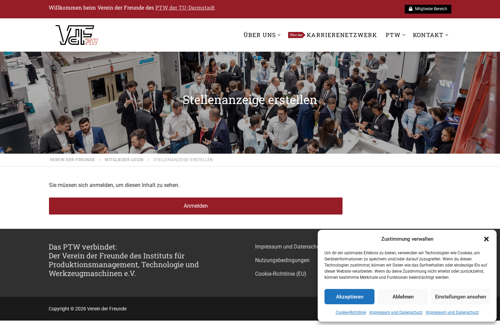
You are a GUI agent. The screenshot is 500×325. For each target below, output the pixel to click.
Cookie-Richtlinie (351, 312)
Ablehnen (403, 297)
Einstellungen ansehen (460, 297)
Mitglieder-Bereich (430, 8)
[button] (486, 239)
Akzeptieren (349, 297)
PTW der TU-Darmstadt (185, 7)
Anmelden (196, 206)
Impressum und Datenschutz (395, 312)
